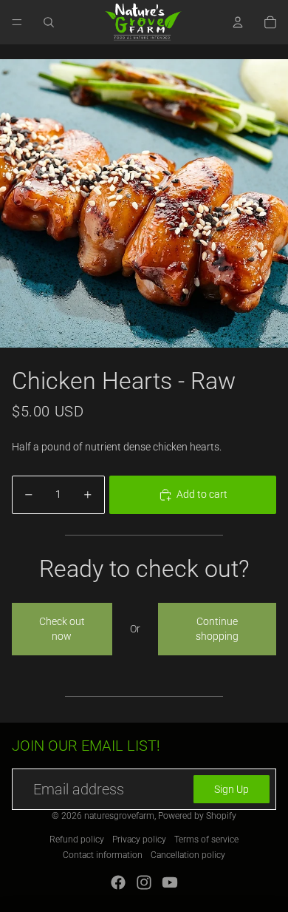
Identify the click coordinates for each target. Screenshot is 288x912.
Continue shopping (217, 628)
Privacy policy (139, 839)
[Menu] (17, 22)
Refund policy (76, 839)
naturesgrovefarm (119, 816)
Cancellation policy (188, 855)
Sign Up (231, 789)
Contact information (103, 855)
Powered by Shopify (197, 816)
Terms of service (206, 839)
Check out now (62, 628)
